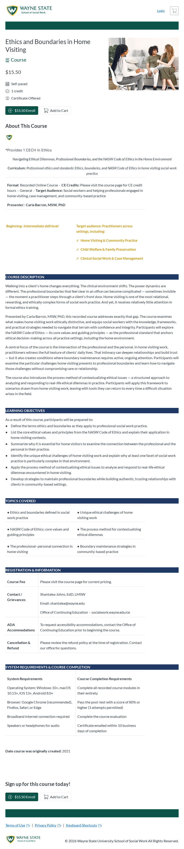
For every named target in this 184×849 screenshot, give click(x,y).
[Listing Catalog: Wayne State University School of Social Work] (9, 137)
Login (161, 11)
